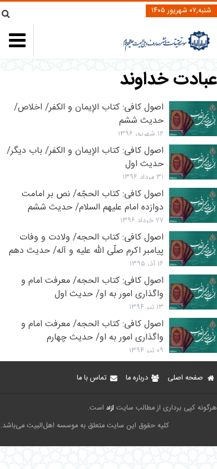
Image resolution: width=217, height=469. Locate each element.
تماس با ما (91, 378)
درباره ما (137, 378)
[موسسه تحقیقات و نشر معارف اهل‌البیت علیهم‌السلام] (166, 49)
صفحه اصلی (185, 378)
